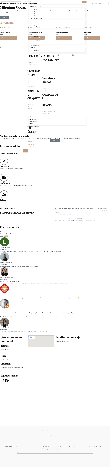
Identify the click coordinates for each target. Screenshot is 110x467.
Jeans (35, 38)
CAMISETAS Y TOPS (35, 6)
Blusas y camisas (38, 15)
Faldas (35, 34)
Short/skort (37, 42)
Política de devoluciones (55, 434)
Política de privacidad (55, 436)
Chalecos (36, 24)
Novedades (33, 119)
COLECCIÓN (31, 3)
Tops (35, 14)
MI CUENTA (31, 146)
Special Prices (33, 121)
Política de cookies (55, 432)
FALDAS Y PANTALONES (36, 29)
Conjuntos (33, 47)
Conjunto (36, 50)
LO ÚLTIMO (31, 116)
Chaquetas (36, 26)
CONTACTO (31, 144)
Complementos (38, 32)
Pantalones (37, 40)
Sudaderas (36, 12)
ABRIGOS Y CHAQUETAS (36, 19)
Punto (35, 22)
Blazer (31, 123)
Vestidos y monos (35, 45)
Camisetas (36, 10)
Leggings (36, 36)
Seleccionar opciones (8, 38)
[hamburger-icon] (84, 2)
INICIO (29, 1)
